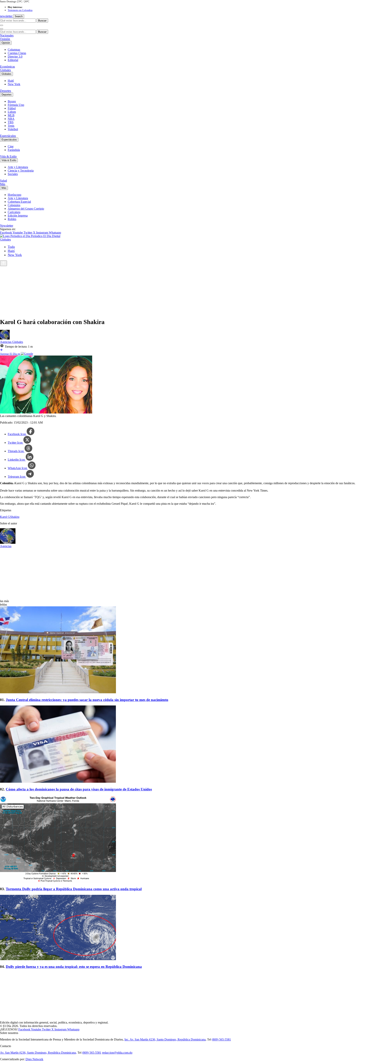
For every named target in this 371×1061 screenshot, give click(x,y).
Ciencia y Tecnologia (21, 170)
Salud (3, 180)
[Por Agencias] (5, 338)
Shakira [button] (14, 516)
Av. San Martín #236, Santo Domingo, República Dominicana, (38, 1052)
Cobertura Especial (19, 201)
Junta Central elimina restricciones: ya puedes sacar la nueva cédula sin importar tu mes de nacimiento (87, 700)
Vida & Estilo (8, 156)
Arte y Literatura (18, 167)
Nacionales (7, 35)
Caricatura (14, 212)
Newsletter (6, 225)
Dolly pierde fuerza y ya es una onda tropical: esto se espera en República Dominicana (74, 967)
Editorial (13, 60)
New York (14, 84)
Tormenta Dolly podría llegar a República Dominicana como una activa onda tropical (74, 889)
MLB (11, 115)
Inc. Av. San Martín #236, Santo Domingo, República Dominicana (165, 1039)
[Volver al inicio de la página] (3, 263)
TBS (11, 122)
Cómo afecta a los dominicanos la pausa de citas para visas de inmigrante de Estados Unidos (79, 789)
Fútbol (12, 108)
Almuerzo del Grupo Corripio (26, 208)
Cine (11, 146)
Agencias (6, 342)
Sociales (13, 174)
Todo (11, 247)
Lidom (12, 111)
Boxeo (12, 101)
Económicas (7, 66)
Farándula (14, 149)
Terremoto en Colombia (20, 10)
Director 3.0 (15, 56)
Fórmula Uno (16, 104)
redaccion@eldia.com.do (117, 1052)
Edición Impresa (18, 215)
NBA (11, 118)
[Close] (1, 28)
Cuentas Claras (17, 53)
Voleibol (13, 129)
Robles (12, 219)
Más (2, 184)
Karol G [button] (5, 516)
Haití (11, 80)
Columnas (14, 49)
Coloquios (14, 205)
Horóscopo (14, 194)
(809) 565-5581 (221, 1039)
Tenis (11, 125)
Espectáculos (8, 135)
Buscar (42, 20)
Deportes (5, 90)
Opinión (5, 39)
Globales (5, 70)
